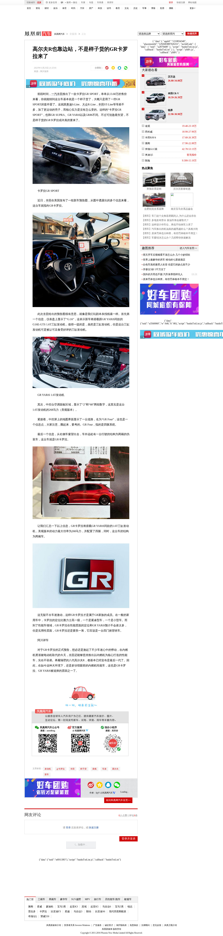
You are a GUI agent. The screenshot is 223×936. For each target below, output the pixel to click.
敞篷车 (128, 899)
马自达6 (106, 906)
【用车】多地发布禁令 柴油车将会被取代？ (165, 220)
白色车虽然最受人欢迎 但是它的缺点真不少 (166, 264)
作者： (93, 793)
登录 (171, 2)
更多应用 (53, 2)
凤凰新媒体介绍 (53, 925)
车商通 (100, 2)
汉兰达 (171, 76)
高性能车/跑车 (112, 899)
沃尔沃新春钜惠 (181, 189)
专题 (91, 2)
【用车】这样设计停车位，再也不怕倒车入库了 (167, 224)
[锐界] (155, 115)
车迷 (104, 769)
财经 (47, 8)
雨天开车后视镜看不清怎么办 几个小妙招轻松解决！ (166, 254)
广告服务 (97, 925)
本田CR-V (173, 93)
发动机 (48, 769)
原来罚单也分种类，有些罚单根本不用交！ (166, 279)
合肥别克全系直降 (154, 209)
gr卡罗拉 (61, 769)
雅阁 (30, 906)
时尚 (73, 8)
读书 (109, 8)
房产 (91, 8)
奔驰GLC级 (151, 149)
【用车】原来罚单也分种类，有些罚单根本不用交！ (170, 233)
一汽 (54, 93)
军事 (144, 8)
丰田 (60, 93)
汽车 (82, 8)
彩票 (162, 8)
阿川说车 (44, 71)
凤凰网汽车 (35, 34)
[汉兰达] (155, 81)
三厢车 (41, 899)
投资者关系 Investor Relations (77, 925)
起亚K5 (94, 906)
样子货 (83, 769)
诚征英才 (109, 925)
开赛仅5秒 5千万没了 (154, 269)
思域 (84, 906)
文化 (127, 8)
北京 (39, 2)
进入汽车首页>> (188, 248)
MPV (87, 899)
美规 (94, 769)
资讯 (38, 8)
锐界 (170, 110)
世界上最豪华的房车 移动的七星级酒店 (164, 259)
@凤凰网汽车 (106, 793)
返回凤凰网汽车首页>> (118, 800)
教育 (118, 8)
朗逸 (147, 160)
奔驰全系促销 (154, 189)
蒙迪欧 (49, 906)
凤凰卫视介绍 (170, 925)
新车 (47, 774)
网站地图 (192, 2)
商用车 (110, 2)
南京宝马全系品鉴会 (182, 209)
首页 (29, 8)
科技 (100, 8)
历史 (135, 8)
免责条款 (134, 925)
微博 (69, 2)
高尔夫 (115, 769)
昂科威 (148, 131)
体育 (64, 8)
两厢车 (52, 899)
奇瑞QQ (32, 916)
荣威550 (45, 916)
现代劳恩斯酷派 (117, 911)
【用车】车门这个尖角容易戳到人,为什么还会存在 (169, 216)
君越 (67, 911)
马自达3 (78, 911)
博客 (153, 8)
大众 (85, 104)
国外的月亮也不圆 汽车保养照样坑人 (163, 274)
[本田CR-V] (155, 98)
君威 (39, 906)
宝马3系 (61, 906)
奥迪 (69, 104)
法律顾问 (145, 925)
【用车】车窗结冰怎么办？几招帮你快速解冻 (166, 237)
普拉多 (32, 911)
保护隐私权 (121, 925)
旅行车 (97, 899)
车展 (83, 2)
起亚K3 (74, 906)
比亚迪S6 (100, 911)
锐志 (130, 906)
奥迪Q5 (149, 155)
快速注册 (181, 2)
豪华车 (63, 899)
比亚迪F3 (56, 911)
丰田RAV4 (150, 137)
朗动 (88, 911)
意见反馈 (157, 925)
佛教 (171, 8)
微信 (75, 2)
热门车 (30, 899)
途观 (147, 126)
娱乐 (55, 8)
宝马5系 (119, 906)
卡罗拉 (43, 911)
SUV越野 (76, 899)
